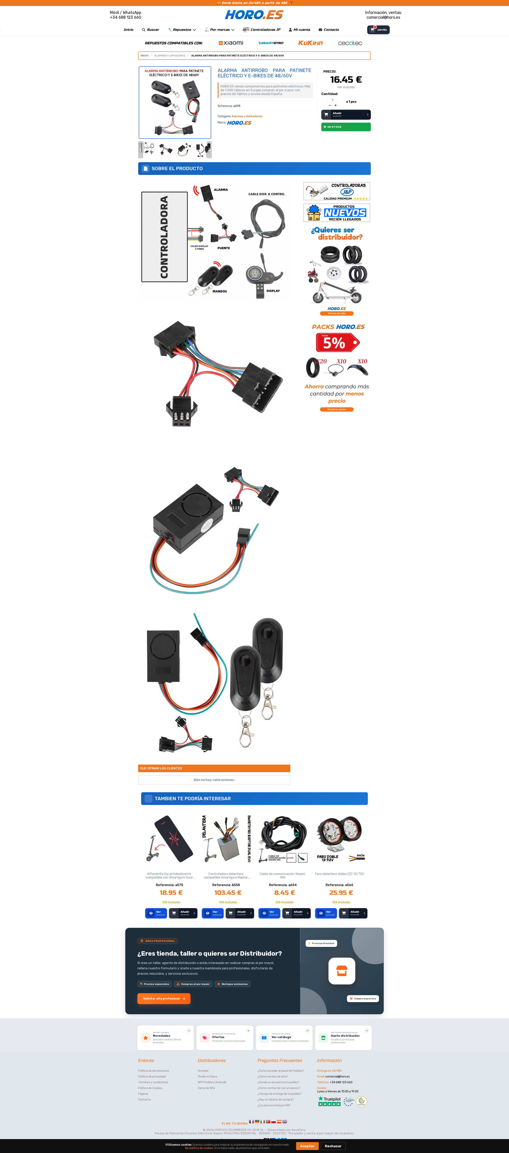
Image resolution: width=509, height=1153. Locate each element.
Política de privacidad (152, 1076)
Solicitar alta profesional (161, 998)
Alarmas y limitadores (169, 55)
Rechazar (333, 1146)
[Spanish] (279, 1122)
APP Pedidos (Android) (212, 1082)
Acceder (203, 1071)
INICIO (145, 55)
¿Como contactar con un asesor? (278, 1088)
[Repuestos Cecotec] (350, 43)
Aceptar (307, 1146)
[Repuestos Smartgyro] (271, 42)
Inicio (128, 30)
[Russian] (273, 1122)
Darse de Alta (206, 1088)
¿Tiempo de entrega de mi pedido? (279, 1094)
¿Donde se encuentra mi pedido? (278, 1082)
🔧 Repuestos (179, 30)
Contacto (331, 30)
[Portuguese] (268, 1122)
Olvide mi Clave (207, 1076)
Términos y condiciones (153, 1082)
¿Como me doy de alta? (272, 1076)
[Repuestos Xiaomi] (231, 43)
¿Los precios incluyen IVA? (274, 1105)
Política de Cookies (150, 1088)
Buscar (153, 30)
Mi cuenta (301, 30)
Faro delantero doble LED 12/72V (339, 874)
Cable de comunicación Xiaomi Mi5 (283, 875)
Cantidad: (329, 94)
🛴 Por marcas (217, 30)
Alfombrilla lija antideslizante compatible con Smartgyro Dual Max (169, 875)
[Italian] (262, 1122)
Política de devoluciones (153, 1071)
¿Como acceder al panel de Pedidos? (280, 1071)
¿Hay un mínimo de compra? (275, 1099)
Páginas (143, 1094)
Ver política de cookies (199, 1148)
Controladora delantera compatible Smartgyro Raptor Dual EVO (226, 875)
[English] (284, 1122)
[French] (251, 1122)
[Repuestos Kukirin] (310, 42)
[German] (257, 1122)
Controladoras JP (265, 30)
